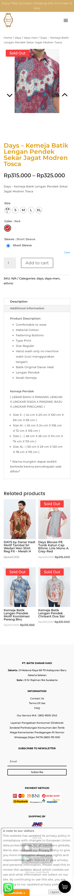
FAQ (37, 708)
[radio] (8, 210)
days (18, 37)
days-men (31, 37)
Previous (20, 89)
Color (8, 221)
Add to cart (37, 262)
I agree (54, 892)
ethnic (8, 283)
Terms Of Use (37, 703)
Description (19, 301)
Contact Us (37, 698)
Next (53, 89)
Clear (67, 252)
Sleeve (9, 239)
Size (7, 203)
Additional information (27, 308)
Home (8, 37)
